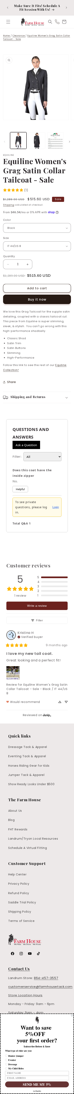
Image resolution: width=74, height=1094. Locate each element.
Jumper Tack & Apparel (26, 775)
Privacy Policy (18, 884)
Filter (39, 620)
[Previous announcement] (7, 7)
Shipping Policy (19, 912)
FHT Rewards (18, 829)
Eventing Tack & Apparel (27, 756)
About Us (15, 811)
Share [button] (11, 382)
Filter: (17, 456)
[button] (8, 21)
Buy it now (37, 299)
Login (55, 507)
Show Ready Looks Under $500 (31, 784)
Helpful (20, 489)
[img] (30, 636)
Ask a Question (26, 445)
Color (7, 220)
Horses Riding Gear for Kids (28, 766)
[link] (15, 190)
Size (6, 238)
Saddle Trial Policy (22, 902)
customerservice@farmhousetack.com (40, 986)
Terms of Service (21, 921)
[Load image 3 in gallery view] (55, 140)
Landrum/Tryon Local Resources (33, 839)
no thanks (37, 1091)
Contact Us (19, 968)
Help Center (17, 874)
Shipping (8, 204)
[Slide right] (69, 141)
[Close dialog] (72, 1015)
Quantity (9, 256)
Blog (11, 820)
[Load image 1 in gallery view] (18, 140)
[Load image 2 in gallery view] (37, 140)
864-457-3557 (46, 978)
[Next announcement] (66, 7)
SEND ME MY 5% (37, 1084)
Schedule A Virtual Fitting (27, 848)
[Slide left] (4, 141)
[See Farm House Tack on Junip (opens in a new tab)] (47, 715)
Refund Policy (18, 893)
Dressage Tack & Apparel (27, 747)
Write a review (37, 605)
